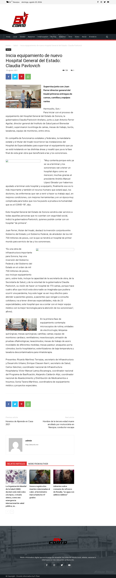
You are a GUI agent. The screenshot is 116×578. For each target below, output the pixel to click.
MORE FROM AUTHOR (38, 464)
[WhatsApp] (28, 76)
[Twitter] (104, 2)
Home (8, 45)
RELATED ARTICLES (16, 464)
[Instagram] (101, 2)
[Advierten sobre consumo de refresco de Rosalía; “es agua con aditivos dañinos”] (63, 477)
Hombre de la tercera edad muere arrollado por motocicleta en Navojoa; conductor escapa (58, 424)
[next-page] (12, 511)
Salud (15, 45)
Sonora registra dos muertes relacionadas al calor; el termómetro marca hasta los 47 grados (39, 492)
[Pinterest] (21, 76)
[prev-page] (7, 511)
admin (28, 440)
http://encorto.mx (31, 445)
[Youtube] (108, 2)
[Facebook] (98, 2)
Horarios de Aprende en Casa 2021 (19, 423)
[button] (107, 37)
